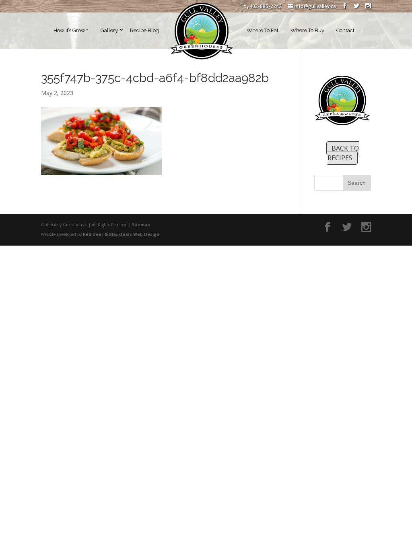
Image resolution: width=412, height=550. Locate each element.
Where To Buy (307, 30)
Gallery (109, 30)
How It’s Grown (71, 30)
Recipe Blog (144, 30)
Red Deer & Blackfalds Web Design (121, 234)
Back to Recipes (343, 153)
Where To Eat (262, 30)
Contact (345, 30)
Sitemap (141, 224)
